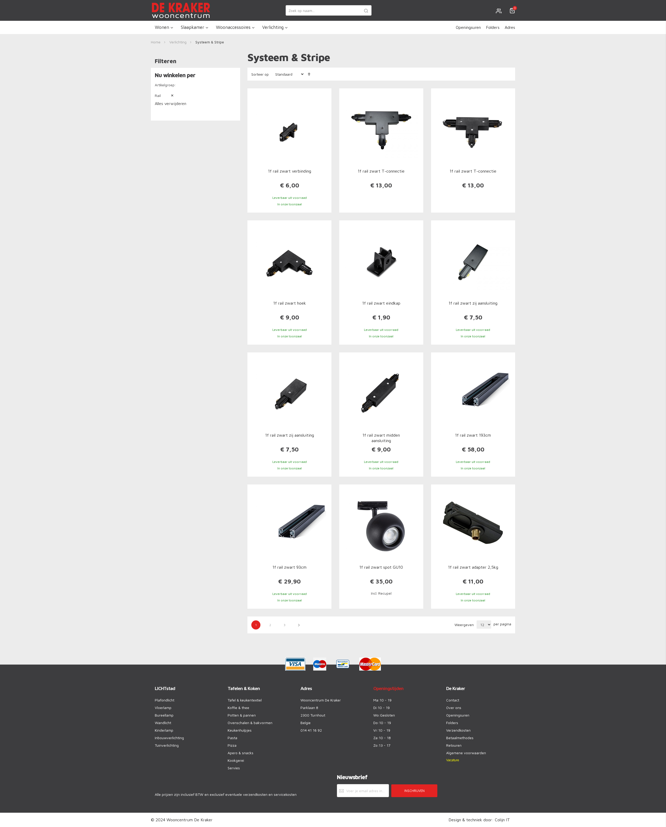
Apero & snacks (240, 753)
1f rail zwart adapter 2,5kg (473, 567)
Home (156, 42)
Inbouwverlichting (169, 738)
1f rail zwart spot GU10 (381, 567)
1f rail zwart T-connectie (381, 171)
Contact (452, 700)
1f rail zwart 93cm (289, 567)
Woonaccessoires (233, 27)
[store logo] (181, 10)
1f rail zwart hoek (289, 303)
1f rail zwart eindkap (381, 303)
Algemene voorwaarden (466, 753)
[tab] (195, 89)
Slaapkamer (192, 27)
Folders (492, 27)
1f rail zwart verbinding (289, 171)
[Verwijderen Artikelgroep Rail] (168, 95)
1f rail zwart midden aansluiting (381, 438)
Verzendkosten (458, 730)
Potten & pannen (242, 715)
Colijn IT (502, 819)
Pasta (232, 738)
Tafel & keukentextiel (245, 700)
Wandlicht (163, 722)
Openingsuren (468, 27)
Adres (510, 27)
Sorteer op (260, 74)
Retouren (454, 745)
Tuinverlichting (167, 745)
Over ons (453, 707)
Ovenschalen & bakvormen (250, 722)
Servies (234, 768)
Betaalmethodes (459, 738)
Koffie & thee (238, 707)
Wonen (162, 27)
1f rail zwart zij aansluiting (473, 303)
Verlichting (273, 27)
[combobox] (328, 10)
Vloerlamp (163, 707)
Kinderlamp (164, 730)
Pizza (232, 745)
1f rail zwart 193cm (473, 435)
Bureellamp (164, 715)
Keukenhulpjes (240, 730)
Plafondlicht (164, 700)
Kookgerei (236, 760)
